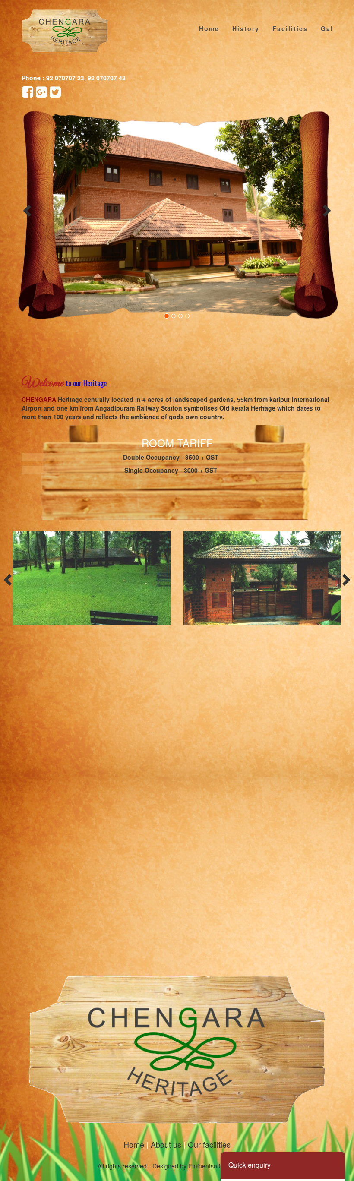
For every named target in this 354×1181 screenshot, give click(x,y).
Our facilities (209, 1144)
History (245, 28)
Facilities (290, 28)
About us (166, 1144)
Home (209, 28)
